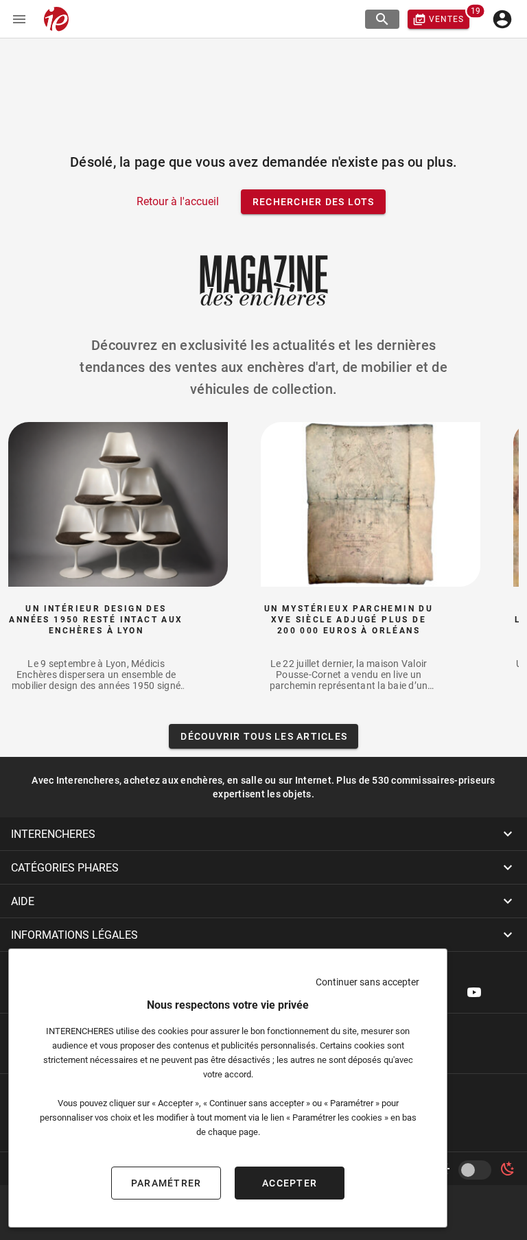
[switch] (477, 1170)
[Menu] (19, 19)
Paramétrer (166, 1183)
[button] (263, 833)
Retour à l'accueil (178, 201)
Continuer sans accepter (367, 981)
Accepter (289, 1183)
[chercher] (382, 19)
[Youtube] (474, 992)
